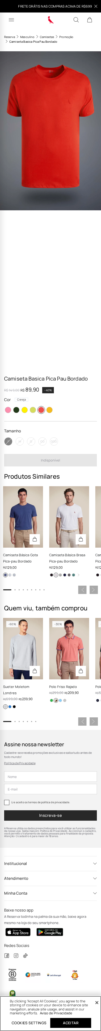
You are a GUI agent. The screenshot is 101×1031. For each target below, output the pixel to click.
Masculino (27, 37)
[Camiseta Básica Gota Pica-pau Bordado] (23, 517)
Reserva (9, 37)
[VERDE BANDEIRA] (51, 700)
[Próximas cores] (78, 575)
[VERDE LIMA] (33, 410)
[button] (50, 130)
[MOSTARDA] (49, 410)
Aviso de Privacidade (56, 1013)
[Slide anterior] (82, 590)
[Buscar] (76, 20)
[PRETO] (51, 575)
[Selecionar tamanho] (35, 539)
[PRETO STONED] (69, 575)
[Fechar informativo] (96, 6)
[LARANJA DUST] (8, 410)
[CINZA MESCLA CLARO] (64, 700)
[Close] (96, 1002)
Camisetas (47, 37)
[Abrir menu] (11, 20)
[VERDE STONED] (73, 575)
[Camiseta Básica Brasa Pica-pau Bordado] (69, 517)
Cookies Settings (29, 1022)
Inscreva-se (50, 815)
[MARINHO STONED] (5, 575)
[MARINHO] (64, 575)
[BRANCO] (9, 575)
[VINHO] (16, 410)
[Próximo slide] (94, 590)
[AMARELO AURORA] (24, 410)
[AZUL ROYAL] (9, 706)
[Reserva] (50, 19)
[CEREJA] (41, 410)
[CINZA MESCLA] (14, 575)
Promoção (66, 37)
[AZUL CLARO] (60, 700)
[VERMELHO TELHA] (55, 700)
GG (42, 441)
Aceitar (70, 1022)
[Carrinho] (89, 20)
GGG (54, 441)
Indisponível (50, 460)
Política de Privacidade (19, 763)
